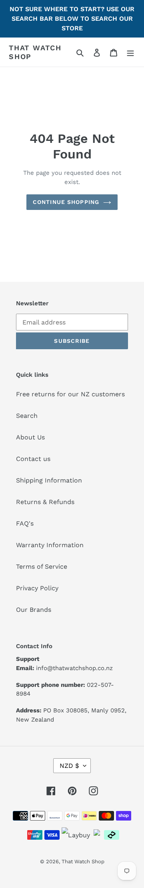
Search (27, 415)
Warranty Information (50, 545)
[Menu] (130, 52)
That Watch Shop (35, 52)
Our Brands (33, 609)
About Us (30, 437)
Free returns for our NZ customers (70, 394)
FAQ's (25, 523)
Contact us (33, 459)
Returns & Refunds (45, 502)
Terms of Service (41, 566)
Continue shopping (66, 202)
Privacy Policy (37, 588)
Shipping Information (49, 480)
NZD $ (69, 765)
